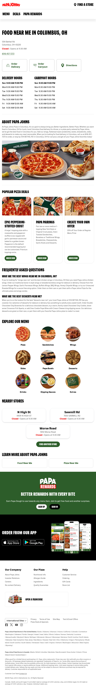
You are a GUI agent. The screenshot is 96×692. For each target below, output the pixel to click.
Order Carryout (42, 65)
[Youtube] (17, 624)
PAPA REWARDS (32, 14)
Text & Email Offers (70, 619)
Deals (16, 14)
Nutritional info (40, 575)
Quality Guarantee (41, 585)
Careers (8, 582)
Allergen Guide (40, 578)
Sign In (55, 506)
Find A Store (85, 4)
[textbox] (48, 132)
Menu (6, 14)
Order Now (10, 258)
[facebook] (7, 624)
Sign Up (41, 506)
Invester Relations (12, 578)
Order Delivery (15, 65)
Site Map (56, 619)
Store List (66, 585)
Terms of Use (45, 619)
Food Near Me (24, 463)
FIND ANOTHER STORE (48, 444)
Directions (71, 65)
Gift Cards (66, 582)
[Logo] (12, 4)
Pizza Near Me (71, 463)
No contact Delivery (13, 585)
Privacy (33, 619)
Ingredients (38, 582)
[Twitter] (12, 624)
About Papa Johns (12, 575)
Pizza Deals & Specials (39, 622)
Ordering (65, 578)
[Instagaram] (22, 624)
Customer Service (69, 575)
